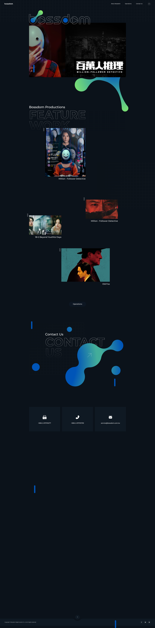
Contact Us (139, 3)
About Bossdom (115, 3)
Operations (128, 3)
